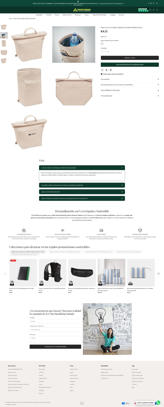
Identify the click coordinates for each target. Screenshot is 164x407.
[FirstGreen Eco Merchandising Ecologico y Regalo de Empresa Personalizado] (82, 10)
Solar (71, 387)
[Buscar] (150, 9)
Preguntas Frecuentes (137, 381)
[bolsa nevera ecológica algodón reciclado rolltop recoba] (30, 44)
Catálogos (112, 15)
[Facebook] (149, 3)
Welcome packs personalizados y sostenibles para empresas (65, 251)
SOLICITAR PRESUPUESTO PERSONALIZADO (129, 64)
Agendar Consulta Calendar (15, 387)
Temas (87, 15)
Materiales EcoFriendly (106, 369)
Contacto (134, 384)
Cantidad (104, 48)
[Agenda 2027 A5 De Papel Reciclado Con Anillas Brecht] (23, 273)
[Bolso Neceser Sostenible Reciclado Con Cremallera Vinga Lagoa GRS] (141, 273)
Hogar (10, 18)
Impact (72, 372)
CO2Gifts (48, 15)
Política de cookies (136, 372)
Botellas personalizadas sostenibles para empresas (24, 254)
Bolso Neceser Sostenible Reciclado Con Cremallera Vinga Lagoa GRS (140, 289)
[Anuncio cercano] (156, 3)
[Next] (158, 273)
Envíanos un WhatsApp (14, 381)
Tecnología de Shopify (10, 404)
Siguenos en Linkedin (13, 390)
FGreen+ (57, 15)
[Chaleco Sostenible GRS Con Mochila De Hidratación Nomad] (52, 273)
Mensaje (33, 334)
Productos (78, 15)
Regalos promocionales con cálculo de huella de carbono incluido (28, 251)
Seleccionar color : (110, 40)
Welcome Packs (67, 15)
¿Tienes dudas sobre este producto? (113, 74)
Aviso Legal (135, 369)
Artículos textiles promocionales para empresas (128, 251)
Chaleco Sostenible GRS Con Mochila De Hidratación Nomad (52, 289)
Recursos (121, 15)
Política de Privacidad (137, 375)
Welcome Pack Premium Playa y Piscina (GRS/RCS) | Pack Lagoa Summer (111, 289)
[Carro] (157, 9)
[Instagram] (153, 3)
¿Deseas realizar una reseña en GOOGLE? (18, 384)
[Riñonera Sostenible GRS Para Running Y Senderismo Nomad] (82, 273)
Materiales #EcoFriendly (99, 15)
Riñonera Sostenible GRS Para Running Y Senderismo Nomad (81, 289)
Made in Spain (73, 375)
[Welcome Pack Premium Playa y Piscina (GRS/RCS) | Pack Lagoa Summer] (111, 273)
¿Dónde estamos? (12, 375)
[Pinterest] (110, 69)
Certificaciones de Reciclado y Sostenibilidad (112, 375)
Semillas (72, 384)
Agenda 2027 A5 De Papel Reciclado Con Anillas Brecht (21, 289)
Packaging (72, 381)
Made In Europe (74, 378)
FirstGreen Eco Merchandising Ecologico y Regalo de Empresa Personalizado (32, 402)
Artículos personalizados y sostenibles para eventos (98, 251)
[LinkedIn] (151, 3)
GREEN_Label (104, 372)
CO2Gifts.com (104, 378)
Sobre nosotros (12, 372)
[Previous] (5, 273)
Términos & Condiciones (138, 378)
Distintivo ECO (74, 369)
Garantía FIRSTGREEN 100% (15, 369)
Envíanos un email (12, 378)
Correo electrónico (37, 326)
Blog (133, 387)
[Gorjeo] (106, 69)
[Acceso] (153, 9)
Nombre (32, 318)
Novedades (39, 15)
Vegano (72, 390)
